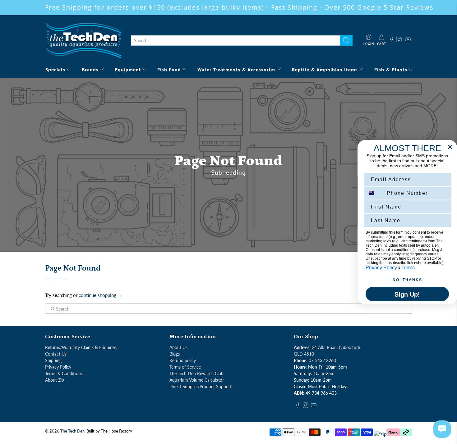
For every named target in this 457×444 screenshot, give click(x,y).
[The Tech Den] (83, 40)
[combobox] (235, 40)
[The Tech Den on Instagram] (399, 40)
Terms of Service (185, 367)
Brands (90, 69)
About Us (178, 347)
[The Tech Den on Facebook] (391, 40)
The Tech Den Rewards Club (196, 373)
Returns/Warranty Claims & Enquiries (81, 347)
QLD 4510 (304, 354)
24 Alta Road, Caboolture (336, 347)
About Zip (54, 380)
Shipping (53, 360)
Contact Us (56, 354)
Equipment (128, 69)
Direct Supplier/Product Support (200, 386)
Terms (408, 267)
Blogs (174, 354)
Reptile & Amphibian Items (325, 69)
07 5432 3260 (322, 360)
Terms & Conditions (64, 373)
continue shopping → (100, 295)
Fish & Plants (390, 69)
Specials (55, 69)
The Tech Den (72, 431)
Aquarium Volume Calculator (196, 380)
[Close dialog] (450, 146)
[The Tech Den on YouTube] (408, 40)
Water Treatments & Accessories (236, 69)
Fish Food (169, 69)
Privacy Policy (58, 367)
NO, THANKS (407, 279)
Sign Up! (407, 293)
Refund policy (182, 360)
